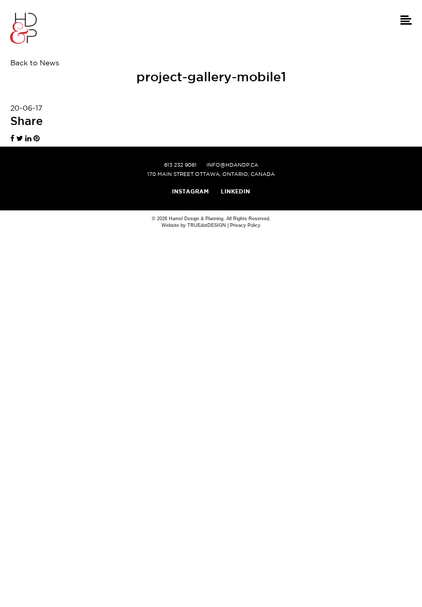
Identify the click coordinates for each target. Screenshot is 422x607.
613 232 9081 (180, 165)
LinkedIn (235, 191)
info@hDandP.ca (232, 165)
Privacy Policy (245, 225)
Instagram (190, 191)
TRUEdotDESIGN (206, 225)
